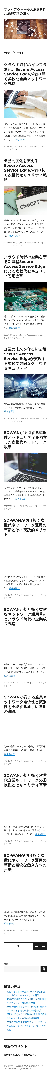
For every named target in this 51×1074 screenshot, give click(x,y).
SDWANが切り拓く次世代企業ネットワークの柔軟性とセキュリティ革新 (25, 780)
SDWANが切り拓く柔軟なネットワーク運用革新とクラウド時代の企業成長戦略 (25, 616)
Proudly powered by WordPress (17, 1069)
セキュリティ (18, 149)
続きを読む (20, 139)
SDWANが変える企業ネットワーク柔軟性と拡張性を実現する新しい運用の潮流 (25, 704)
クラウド (7, 149)
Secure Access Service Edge (33, 146)
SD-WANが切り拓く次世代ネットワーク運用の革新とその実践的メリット (25, 527)
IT (19, 146)
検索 (6, 963)
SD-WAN (25, 506)
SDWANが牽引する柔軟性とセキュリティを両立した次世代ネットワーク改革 (25, 439)
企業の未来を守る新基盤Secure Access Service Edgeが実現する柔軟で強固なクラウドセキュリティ (25, 358)
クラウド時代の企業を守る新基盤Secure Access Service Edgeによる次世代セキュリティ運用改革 (25, 266)
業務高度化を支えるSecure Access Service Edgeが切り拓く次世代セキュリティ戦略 (25, 170)
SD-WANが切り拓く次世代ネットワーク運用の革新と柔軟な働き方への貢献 (25, 862)
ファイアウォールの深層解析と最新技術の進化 (25, 11)
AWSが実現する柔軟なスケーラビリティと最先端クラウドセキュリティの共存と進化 (27, 1026)
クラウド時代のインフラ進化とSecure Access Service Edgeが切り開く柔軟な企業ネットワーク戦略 (25, 74)
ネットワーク (35, 506)
